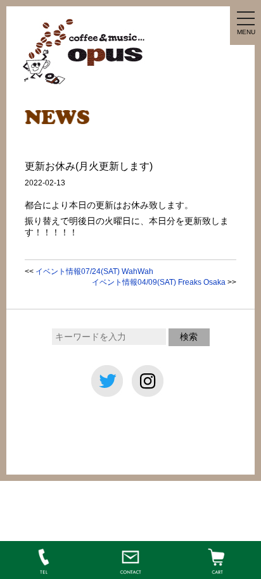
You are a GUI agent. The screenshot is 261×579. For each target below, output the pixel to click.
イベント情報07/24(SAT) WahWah (94, 271)
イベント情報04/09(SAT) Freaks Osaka (159, 282)
